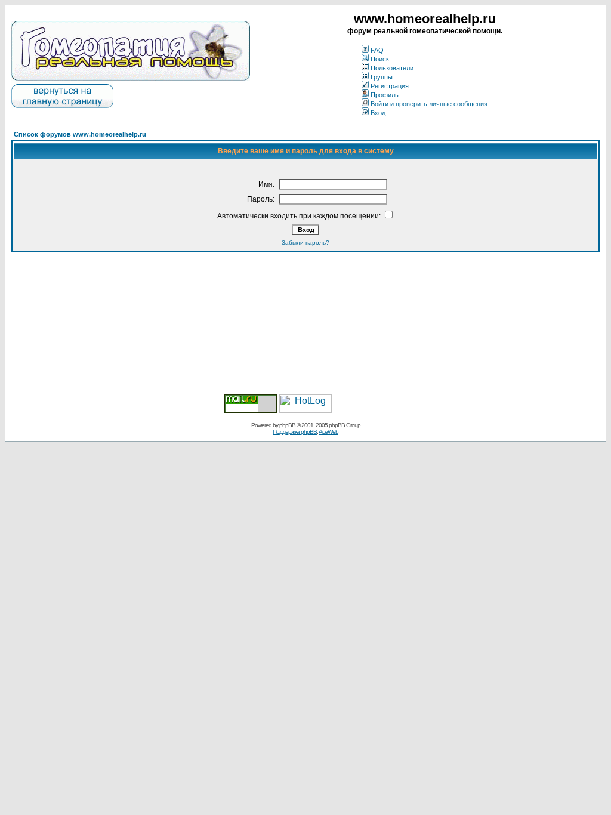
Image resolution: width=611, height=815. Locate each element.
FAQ (377, 50)
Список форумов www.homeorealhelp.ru (80, 134)
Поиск (380, 59)
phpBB (287, 425)
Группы (382, 77)
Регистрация (390, 85)
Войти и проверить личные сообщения (429, 103)
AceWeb (328, 431)
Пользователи (392, 68)
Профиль (385, 94)
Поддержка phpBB (295, 431)
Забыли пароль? (305, 242)
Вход (378, 112)
